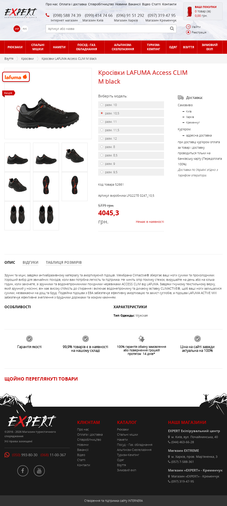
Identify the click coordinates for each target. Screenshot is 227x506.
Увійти (196, 27)
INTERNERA (135, 501)
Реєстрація (199, 32)
